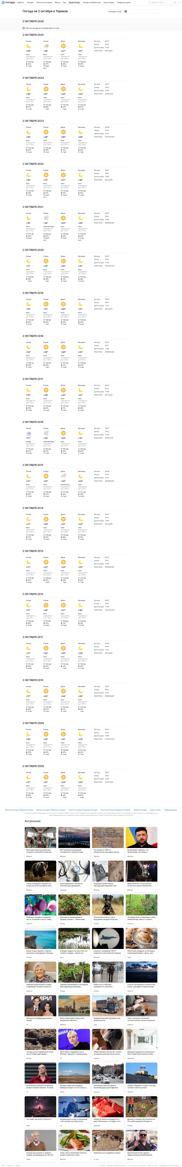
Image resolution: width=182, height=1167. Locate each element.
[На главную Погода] (10, 2)
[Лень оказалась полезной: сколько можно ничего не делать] (141, 1011)
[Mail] (3, 2)
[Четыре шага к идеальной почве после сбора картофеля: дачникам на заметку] (40, 1044)
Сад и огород (155, 810)
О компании (9, 1165)
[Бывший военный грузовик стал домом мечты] (108, 1011)
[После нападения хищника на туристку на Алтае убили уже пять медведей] (40, 876)
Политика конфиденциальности (116, 1165)
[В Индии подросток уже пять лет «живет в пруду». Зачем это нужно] (74, 943)
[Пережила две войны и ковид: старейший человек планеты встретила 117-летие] (40, 977)
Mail (3, 1165)
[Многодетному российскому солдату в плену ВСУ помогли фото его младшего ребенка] (40, 843)
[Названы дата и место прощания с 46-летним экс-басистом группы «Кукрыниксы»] (74, 1112)
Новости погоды (140, 810)
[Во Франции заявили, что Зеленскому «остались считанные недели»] (141, 843)
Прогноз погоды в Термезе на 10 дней (115, 810)
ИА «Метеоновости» (174, 1165)
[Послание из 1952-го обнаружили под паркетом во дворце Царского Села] (108, 843)
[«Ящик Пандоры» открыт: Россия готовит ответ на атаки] (141, 1078)
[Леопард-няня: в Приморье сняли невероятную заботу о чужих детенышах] (141, 910)
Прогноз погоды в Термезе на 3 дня (19, 810)
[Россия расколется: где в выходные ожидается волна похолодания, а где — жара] (108, 910)
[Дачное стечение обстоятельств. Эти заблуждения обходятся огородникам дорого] (141, 1112)
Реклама (17, 1165)
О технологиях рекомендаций (137, 1165)
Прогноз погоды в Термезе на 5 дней (50, 810)
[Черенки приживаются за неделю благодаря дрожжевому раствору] (74, 977)
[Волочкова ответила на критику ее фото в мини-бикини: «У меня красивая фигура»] (40, 1078)
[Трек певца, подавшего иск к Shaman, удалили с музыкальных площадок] (74, 1044)
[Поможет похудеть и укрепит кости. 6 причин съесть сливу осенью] (40, 910)
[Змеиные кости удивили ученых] (108, 1145)
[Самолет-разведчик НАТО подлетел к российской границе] (108, 943)
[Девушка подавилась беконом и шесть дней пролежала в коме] (141, 1044)
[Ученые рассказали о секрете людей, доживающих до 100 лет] (40, 1145)
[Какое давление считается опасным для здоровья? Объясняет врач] (74, 876)
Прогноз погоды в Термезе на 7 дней (83, 810)
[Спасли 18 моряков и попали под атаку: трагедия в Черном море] (141, 977)
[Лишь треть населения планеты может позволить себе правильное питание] (74, 1145)
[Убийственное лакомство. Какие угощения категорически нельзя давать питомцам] (108, 1044)
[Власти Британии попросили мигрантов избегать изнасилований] (74, 1011)
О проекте (102, 1165)
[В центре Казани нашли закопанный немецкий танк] (108, 876)
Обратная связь (152, 1165)
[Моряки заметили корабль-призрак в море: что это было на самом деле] (74, 1078)
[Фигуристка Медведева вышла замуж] (40, 1011)
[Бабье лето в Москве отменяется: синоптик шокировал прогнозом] (108, 977)
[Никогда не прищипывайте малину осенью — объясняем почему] (74, 910)
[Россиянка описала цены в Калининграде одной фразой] (108, 1078)
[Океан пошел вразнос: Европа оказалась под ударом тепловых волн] (40, 943)
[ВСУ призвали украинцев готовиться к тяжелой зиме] (74, 843)
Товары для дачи (170, 810)
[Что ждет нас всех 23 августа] (40, 1112)
